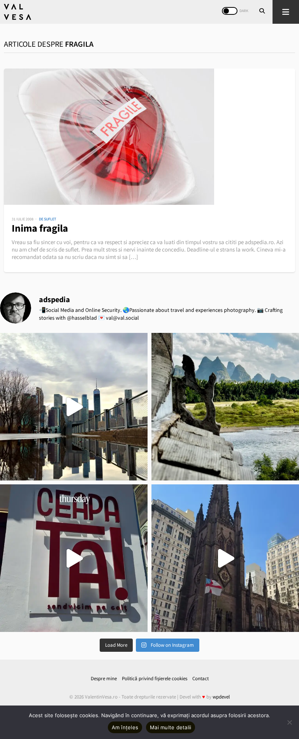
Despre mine (104, 678)
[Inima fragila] (149, 137)
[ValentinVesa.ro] (17, 12)
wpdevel (221, 696)
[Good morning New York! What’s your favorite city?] (225, 558)
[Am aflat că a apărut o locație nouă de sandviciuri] (74, 558)
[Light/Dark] (229, 11)
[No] (289, 722)
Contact (200, 678)
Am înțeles (125, 727)
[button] (286, 12)
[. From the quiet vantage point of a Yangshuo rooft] (225, 406)
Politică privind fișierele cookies (154, 678)
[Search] (262, 12)
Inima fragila (40, 228)
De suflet (47, 219)
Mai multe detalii (170, 727)
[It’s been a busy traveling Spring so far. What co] (74, 406)
